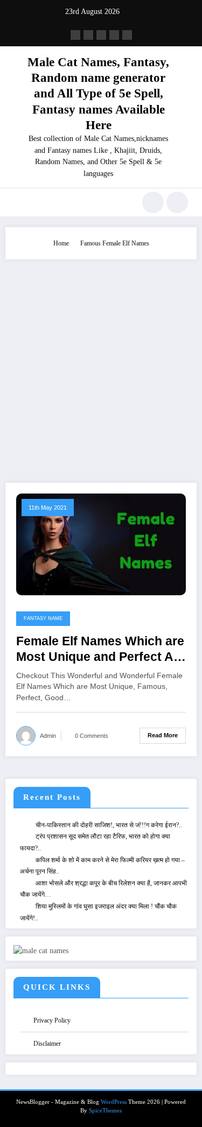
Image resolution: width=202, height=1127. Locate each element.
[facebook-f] (75, 35)
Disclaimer (47, 1043)
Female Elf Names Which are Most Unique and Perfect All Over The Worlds (100, 650)
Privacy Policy (52, 1020)
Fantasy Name (43, 618)
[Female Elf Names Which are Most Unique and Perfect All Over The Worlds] (101, 543)
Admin (48, 735)
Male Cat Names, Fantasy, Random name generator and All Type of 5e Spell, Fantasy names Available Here (98, 93)
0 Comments (91, 735)
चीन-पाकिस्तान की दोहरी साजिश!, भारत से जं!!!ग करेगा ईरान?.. (109, 825)
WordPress (114, 1102)
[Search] (153, 202)
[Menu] (19, 202)
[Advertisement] (101, 366)
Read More (163, 735)
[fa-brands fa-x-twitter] (88, 35)
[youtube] (127, 35)
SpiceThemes (105, 1111)
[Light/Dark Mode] (177, 202)
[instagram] (114, 35)
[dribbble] (101, 35)
